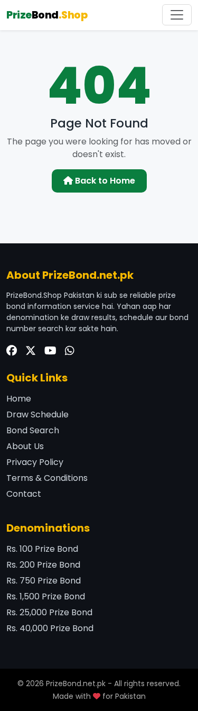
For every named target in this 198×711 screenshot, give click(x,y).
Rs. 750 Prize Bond (43, 581)
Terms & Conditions (47, 478)
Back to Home (104, 181)
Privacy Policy (34, 462)
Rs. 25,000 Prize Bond (49, 612)
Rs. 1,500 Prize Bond (45, 596)
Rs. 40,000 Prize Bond (49, 628)
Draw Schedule (37, 414)
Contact (23, 494)
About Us (25, 446)
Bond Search (32, 430)
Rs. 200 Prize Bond (43, 565)
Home (18, 399)
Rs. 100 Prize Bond (42, 549)
